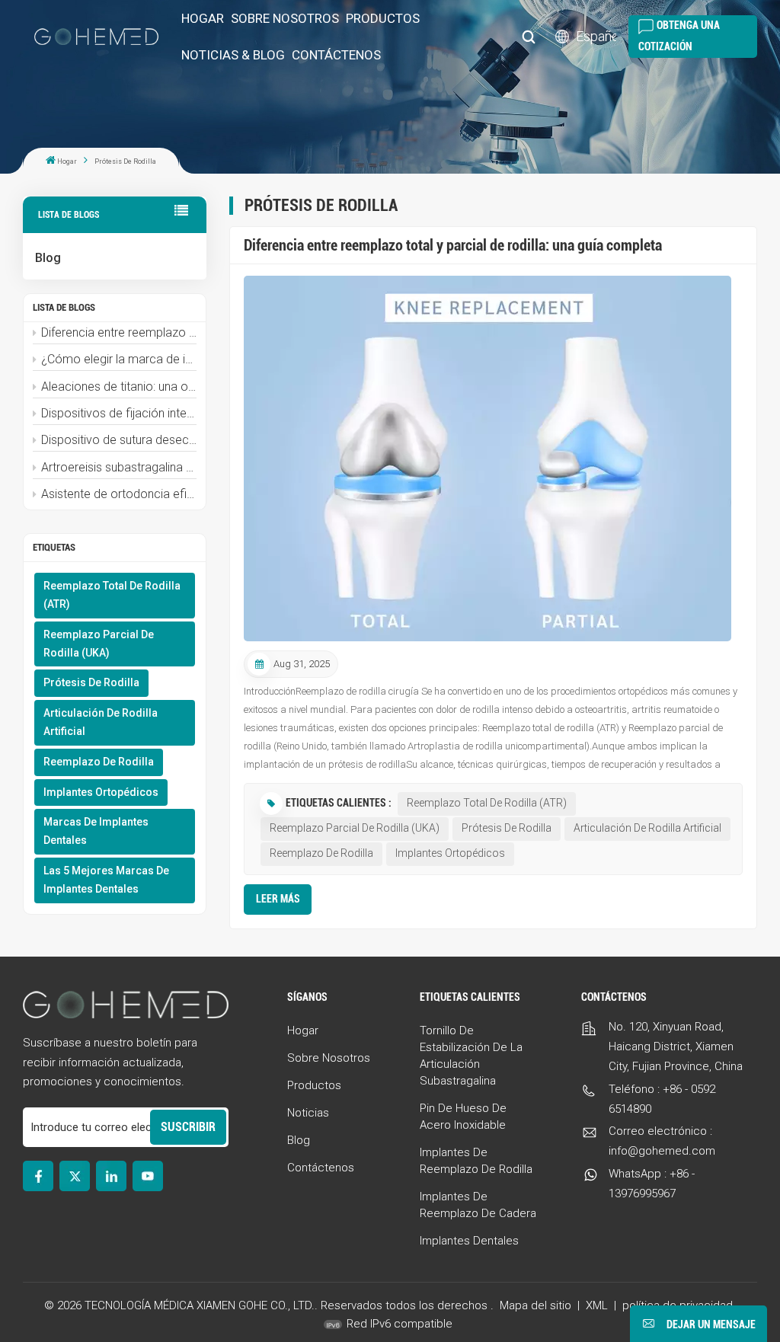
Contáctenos (336, 54)
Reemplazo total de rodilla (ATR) (112, 595)
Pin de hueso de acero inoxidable (463, 1116)
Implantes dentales (469, 1241)
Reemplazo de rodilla (98, 762)
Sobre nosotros (285, 18)
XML (597, 1305)
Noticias (308, 1113)
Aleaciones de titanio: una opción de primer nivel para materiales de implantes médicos (119, 386)
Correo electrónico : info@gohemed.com (662, 1141)
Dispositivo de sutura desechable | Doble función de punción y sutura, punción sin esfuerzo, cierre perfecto (119, 440)
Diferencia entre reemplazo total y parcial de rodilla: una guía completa (119, 332)
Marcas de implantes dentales (96, 831)
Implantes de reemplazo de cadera (478, 1205)
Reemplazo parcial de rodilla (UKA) (98, 643)
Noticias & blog (233, 54)
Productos (383, 18)
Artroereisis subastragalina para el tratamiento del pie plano (119, 467)
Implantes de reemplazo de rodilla (476, 1160)
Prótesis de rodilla (91, 682)
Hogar (202, 18)
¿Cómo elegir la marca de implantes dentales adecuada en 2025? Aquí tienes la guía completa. (119, 359)
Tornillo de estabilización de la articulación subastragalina (471, 1056)
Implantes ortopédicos (100, 792)
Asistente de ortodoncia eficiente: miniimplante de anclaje (119, 494)
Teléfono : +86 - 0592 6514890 (662, 1099)
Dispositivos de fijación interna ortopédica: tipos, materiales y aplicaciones (119, 413)
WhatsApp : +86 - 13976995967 (652, 1183)
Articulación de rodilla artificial (100, 722)
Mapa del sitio (537, 1305)
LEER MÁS (278, 899)
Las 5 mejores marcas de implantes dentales (106, 879)
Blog (48, 258)
